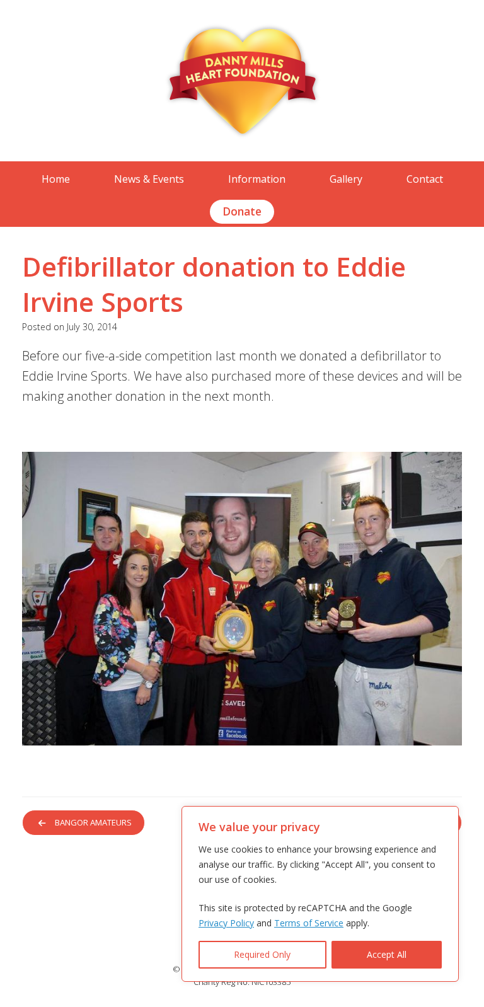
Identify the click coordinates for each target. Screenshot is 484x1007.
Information (256, 179)
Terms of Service (308, 923)
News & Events (149, 179)
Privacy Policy (226, 923)
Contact (424, 179)
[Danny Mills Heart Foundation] (242, 80)
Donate (242, 211)
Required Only (262, 954)
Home (56, 179)
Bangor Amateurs (87, 822)
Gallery (346, 179)
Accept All (386, 954)
